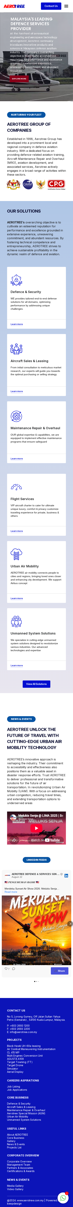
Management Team (18, 1164)
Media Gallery (15, 1185)
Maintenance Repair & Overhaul (26, 1110)
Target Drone (15, 1065)
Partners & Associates (20, 1167)
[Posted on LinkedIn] (66, 876)
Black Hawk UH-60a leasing (24, 1045)
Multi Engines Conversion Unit (25, 1055)
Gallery (11, 1141)
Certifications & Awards (21, 1171)
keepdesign (14, 1203)
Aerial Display (15, 1071)
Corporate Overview (19, 1161)
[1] (63, 1199)
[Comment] (12, 971)
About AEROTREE (17, 1134)
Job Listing (13, 1086)
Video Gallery (15, 1189)
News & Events (16, 1144)
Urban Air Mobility (17, 1116)
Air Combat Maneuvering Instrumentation (31, 1049)
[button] (66, 6)
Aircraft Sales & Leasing (21, 1106)
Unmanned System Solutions (24, 1119)
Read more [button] (11, 891)
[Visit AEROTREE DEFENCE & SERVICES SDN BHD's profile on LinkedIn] (7, 875)
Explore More (19, 79)
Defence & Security (19, 1103)
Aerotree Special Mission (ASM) (26, 1113)
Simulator (12, 1068)
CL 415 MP (13, 1052)
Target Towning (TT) (20, 1062)
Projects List (14, 1147)
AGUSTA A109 (15, 1058)
